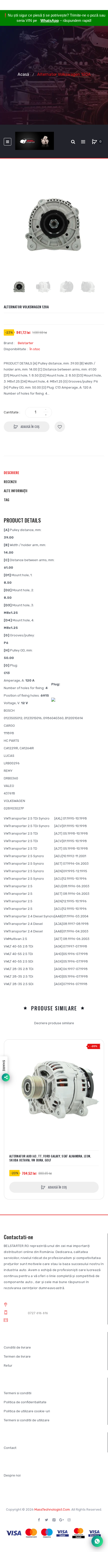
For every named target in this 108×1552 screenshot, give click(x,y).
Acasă (23, 74)
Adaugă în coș (29, 426)
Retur (8, 1365)
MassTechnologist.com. (52, 1509)
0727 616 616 (38, 1313)
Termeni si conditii (17, 1393)
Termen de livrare (17, 1356)
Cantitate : (12, 412)
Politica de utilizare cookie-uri (27, 1411)
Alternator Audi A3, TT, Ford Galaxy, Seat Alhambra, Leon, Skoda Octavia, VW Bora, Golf (50, 1158)
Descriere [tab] (11, 472)
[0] (94, 142)
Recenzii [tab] (10, 481)
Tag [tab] (6, 499)
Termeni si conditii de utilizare (26, 1420)
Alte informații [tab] (15, 490)
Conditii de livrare (17, 1347)
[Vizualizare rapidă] (10, 1065)
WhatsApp (49, 20)
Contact (10, 1448)
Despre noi (12, 1475)
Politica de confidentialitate (25, 1402)
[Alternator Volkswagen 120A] (19, 286)
